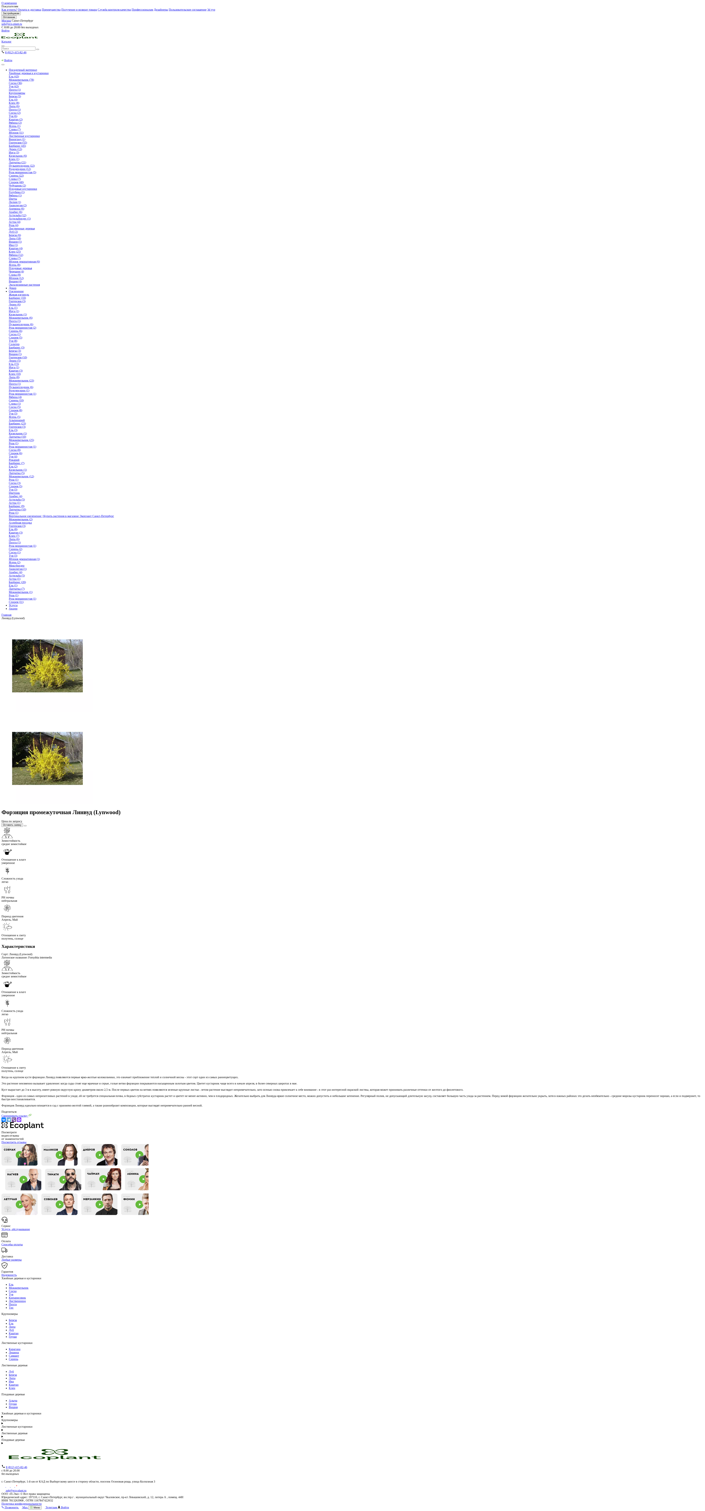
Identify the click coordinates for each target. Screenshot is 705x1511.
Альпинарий (17, 420)
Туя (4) (13, 456)
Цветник (14, 492)
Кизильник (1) (18, 314)
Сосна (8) (15, 450)
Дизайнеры (161, 9)
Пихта (13, 1304)
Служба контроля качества (114, 9)
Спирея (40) (16, 182)
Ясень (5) (14, 416)
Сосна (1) (15, 334)
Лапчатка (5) (17, 473)
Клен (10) (15, 374)
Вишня (13, 1407)
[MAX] (19, 1120)
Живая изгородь (19, 294)
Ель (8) (13, 529)
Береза (13, 1320)
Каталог (6, 41)
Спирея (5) (15, 337)
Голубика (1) (17, 192)
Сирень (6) (15, 331)
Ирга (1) (14, 311)
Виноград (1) (17, 139)
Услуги (13, 605)
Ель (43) (14, 76)
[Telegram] (9, 1120)
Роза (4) (13, 225)
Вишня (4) (15, 281)
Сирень (13, 1359)
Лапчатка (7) (17, 588)
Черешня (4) (16, 271)
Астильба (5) (17, 499)
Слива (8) (15, 274)
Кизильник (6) (18, 155)
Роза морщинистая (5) (22, 172)
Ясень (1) (14, 126)
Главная (6, 614)
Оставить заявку (12, 825)
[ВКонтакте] (3, 1120)
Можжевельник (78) (21, 79)
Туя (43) (14, 86)
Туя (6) (13, 116)
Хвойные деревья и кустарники (29, 73)
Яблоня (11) (16, 132)
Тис (11, 1307)
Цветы (13, 198)
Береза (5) (15, 96)
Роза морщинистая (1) (22, 393)
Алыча (13, 1400)
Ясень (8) (14, 264)
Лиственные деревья (22, 228)
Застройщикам (11, 13)
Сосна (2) (15, 112)
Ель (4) (13, 99)
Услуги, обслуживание (15, 1229)
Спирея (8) (15, 410)
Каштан (14, 1333)
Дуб (11, 1330)
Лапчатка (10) (17, 436)
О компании (9, 3)
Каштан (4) (16, 248)
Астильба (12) (17, 215)
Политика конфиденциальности (21, 1503)
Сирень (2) (15, 549)
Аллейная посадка (20, 522)
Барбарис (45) (17, 145)
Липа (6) (14, 106)
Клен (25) (15, 251)
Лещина (14, 1352)
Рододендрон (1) (19, 390)
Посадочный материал (23, 69)
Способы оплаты (12, 1244)
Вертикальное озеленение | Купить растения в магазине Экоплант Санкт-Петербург (61, 516)
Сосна (13, 1291)
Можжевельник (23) (21, 380)
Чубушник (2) (17, 185)
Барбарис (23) (17, 423)
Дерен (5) (15, 360)
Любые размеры (11, 1259)
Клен (12, 1388)
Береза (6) (15, 235)
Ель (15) (14, 364)
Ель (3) (13, 430)
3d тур (211, 9)
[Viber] (14, 1120)
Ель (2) (13, 466)
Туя (11, 1294)
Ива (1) (13, 245)
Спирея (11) (16, 602)
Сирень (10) (16, 400)
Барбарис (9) (16, 506)
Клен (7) (14, 535)
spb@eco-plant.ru (11, 24)
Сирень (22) (16, 175)
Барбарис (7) (16, 463)
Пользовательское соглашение (188, 9)
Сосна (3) (15, 483)
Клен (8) (14, 102)
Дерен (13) (15, 149)
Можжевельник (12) (21, 476)
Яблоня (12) (16, 278)
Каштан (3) (16, 370)
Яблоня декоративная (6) (24, 261)
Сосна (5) (15, 407)
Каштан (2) (16, 119)
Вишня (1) (15, 241)
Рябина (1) (15, 195)
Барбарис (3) (16, 347)
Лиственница (17, 1301)
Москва (6, 20)
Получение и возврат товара (79, 9)
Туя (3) (13, 413)
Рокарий (14, 459)
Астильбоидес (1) (20, 218)
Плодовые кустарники (23, 188)
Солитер (14, 344)
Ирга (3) (14, 152)
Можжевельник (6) (20, 317)
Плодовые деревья (20, 268)
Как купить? (9, 9)
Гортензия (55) (18, 142)
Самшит (14, 1355)
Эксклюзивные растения (24, 284)
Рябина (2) (15, 122)
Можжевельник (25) (21, 440)
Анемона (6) (16, 208)
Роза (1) (13, 443)
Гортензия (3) (17, 301)
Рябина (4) (15, 397)
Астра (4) (14, 221)
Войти (5, 30)
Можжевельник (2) (20, 519)
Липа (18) (15, 238)
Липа (12, 1326)
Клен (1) (14, 159)
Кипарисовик (17, 1297)
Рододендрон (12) (20, 169)
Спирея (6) (15, 453)
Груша (13, 1336)
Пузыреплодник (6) (21, 324)
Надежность (9, 1275)
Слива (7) (15, 129)
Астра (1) (14, 502)
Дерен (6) (15, 304)
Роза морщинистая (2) (22, 327)
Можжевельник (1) (20, 592)
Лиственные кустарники (24, 136)
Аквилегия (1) (18, 569)
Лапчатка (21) (17, 162)
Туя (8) (13, 340)
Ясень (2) (14, 562)
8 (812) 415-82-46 (15, 52)
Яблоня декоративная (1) (24, 559)
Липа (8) (14, 377)
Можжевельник (18, 1287)
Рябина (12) (16, 255)
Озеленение (16, 291)
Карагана (14, 1349)
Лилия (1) (15, 202)
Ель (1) (13, 307)
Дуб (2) (13, 231)
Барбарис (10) (17, 297)
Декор (12, 288)
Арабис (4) (15, 496)
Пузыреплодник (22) (22, 165)
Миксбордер (16, 565)
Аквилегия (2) (18, 205)
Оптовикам (9, 17)
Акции (13, 608)
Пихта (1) (15, 89)
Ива (11, 1381)
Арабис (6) (15, 212)
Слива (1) (15, 403)
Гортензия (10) (18, 357)
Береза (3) (15, 350)
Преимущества (51, 9)
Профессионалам (142, 9)
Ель (11, 1284)
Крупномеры (17, 93)
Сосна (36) (15, 83)
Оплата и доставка (29, 9)
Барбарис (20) (17, 582)
